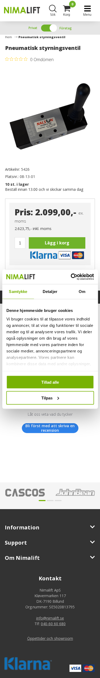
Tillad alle (50, 382)
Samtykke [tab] (18, 291)
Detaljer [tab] (50, 291)
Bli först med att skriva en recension (50, 428)
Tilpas (47, 397)
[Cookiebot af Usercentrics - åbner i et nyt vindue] (71, 276)
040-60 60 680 (53, 623)
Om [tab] (82, 291)
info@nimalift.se (50, 618)
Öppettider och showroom (50, 638)
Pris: (24, 212)
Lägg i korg (57, 243)
